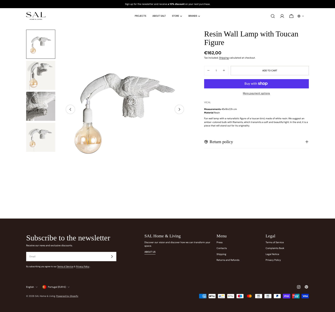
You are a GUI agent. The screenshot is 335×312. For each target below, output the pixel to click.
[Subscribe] (112, 256)
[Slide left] (70, 109)
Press (220, 242)
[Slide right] (179, 109)
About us (149, 251)
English (30, 287)
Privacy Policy (82, 266)
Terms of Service (65, 266)
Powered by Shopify (67, 296)
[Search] (273, 16)
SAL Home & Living (45, 296)
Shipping (224, 57)
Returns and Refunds (228, 260)
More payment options (256, 93)
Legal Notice (272, 254)
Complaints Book (275, 248)
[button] (301, 16)
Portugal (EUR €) (57, 287)
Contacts (222, 248)
